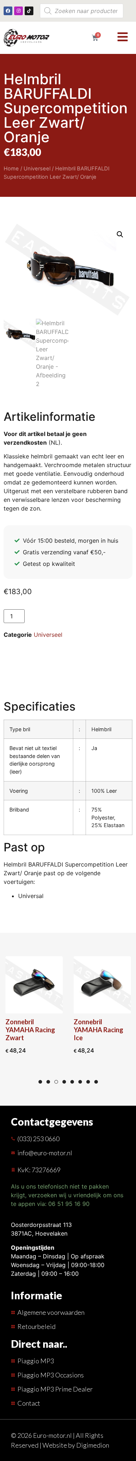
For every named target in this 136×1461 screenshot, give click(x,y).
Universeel (37, 168)
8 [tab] (96, 1082)
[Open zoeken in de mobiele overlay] (81, 11)
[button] (120, 234)
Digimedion (92, 1445)
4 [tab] (64, 1082)
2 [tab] (48, 1082)
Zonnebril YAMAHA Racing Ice (98, 1030)
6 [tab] (80, 1082)
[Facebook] (8, 11)
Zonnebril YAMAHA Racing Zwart (30, 1030)
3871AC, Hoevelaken (39, 1233)
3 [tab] (56, 1082)
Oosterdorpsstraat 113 (41, 1224)
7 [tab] (88, 1082)
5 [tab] (72, 1082)
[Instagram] (18, 11)
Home (11, 168)
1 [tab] (40, 1082)
